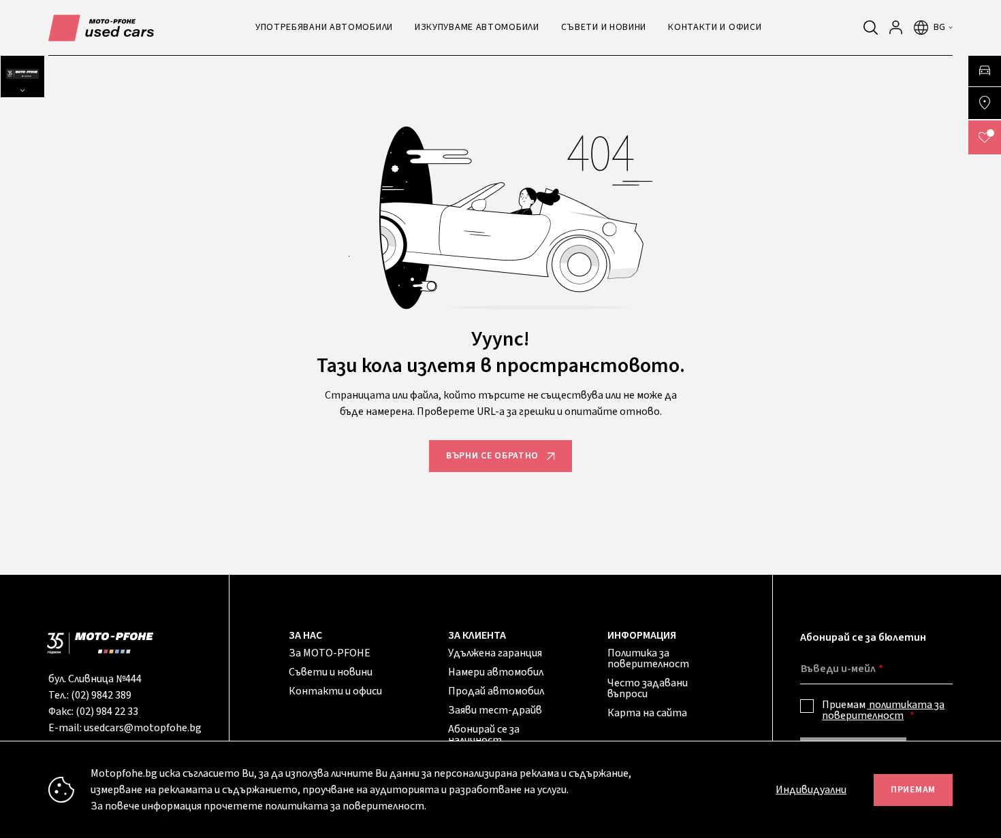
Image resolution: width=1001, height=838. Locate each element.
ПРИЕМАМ (913, 790)
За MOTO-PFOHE (329, 653)
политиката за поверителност (883, 710)
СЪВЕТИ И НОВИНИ (604, 27)
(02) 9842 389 (101, 695)
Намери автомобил (495, 672)
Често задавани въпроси (647, 688)
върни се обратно (492, 456)
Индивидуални (811, 789)
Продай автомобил (496, 691)
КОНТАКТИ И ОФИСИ (714, 27)
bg (940, 27)
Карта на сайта (647, 712)
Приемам (883, 710)
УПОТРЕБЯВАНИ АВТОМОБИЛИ (324, 27)
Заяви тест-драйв (495, 710)
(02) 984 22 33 (107, 711)
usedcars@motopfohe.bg (143, 727)
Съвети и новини (330, 672)
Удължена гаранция (495, 653)
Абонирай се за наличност (484, 734)
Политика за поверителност (648, 658)
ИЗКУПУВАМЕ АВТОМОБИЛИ (477, 27)
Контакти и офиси (335, 691)
